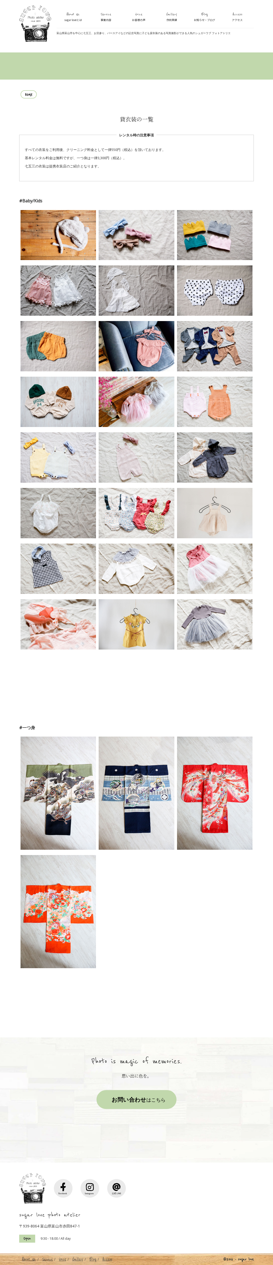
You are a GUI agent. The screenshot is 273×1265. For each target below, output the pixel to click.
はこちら (139, 1099)
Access (237, 17)
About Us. (73, 17)
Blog (204, 17)
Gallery (171, 17)
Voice (138, 17)
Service (106, 17)
